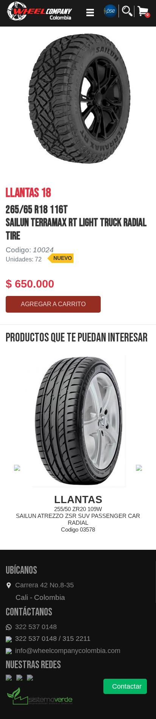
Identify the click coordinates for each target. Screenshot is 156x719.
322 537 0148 (35, 627)
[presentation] (17, 467)
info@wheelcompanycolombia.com (66, 650)
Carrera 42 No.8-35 (44, 585)
